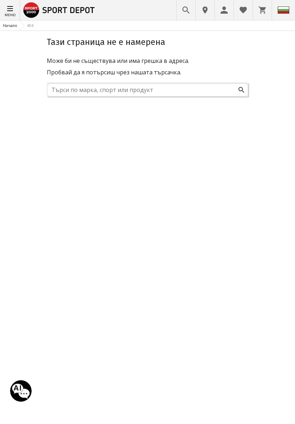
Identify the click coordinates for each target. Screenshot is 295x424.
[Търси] (241, 90)
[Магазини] (205, 10)
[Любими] (243, 10)
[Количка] (262, 10)
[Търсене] (186, 10)
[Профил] (224, 10)
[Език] (283, 10)
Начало (10, 25)
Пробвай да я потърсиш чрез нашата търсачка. (114, 72)
